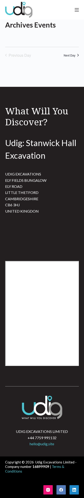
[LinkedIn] (74, 489)
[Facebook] (61, 489)
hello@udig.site (42, 444)
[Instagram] (48, 489)
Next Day (69, 55)
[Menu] (77, 10)
